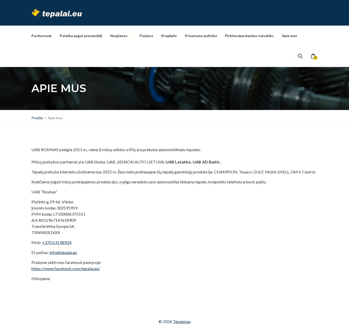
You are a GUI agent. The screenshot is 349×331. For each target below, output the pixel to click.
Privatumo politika (201, 36)
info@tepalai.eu (63, 252)
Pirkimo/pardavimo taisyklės (249, 36)
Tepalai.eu (182, 321)
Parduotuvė (41, 36)
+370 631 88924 (57, 242)
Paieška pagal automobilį (81, 36)
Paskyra (146, 36)
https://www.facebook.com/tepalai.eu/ (65, 268)
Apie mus (289, 36)
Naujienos (118, 36)
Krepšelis (169, 36)
